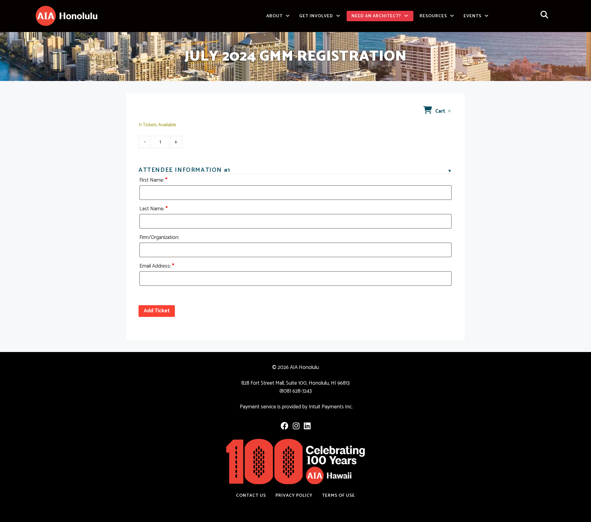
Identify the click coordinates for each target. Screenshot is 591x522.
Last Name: (153, 208)
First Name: (153, 180)
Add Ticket (157, 310)
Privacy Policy (293, 495)
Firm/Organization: (159, 237)
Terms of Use (338, 495)
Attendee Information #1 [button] (185, 170)
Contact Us (251, 495)
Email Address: (156, 266)
